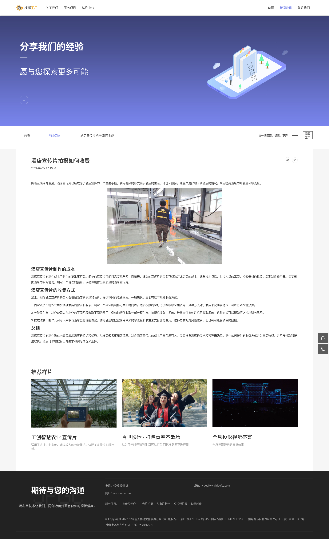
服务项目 (70, 7)
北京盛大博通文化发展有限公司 (148, 519)
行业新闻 (55, 135)
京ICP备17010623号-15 (194, 519)
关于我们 (52, 7)
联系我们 (304, 7)
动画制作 (196, 503)
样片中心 (88, 7)
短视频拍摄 (180, 503)
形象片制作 (163, 503)
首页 (271, 7)
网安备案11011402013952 (227, 519)
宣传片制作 (129, 503)
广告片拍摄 (146, 503)
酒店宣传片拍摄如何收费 (97, 135)
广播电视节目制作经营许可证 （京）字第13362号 (275, 519)
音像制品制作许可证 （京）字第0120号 (129, 525)
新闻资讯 (286, 7)
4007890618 (121, 485)
